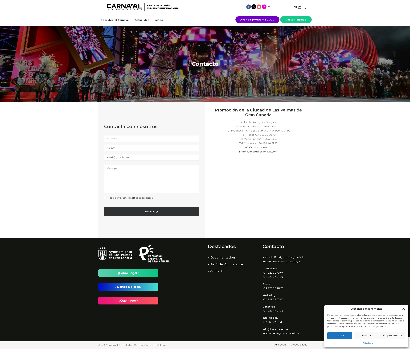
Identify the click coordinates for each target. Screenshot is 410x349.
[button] (403, 308)
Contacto (217, 271)
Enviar (150, 211)
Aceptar (340, 335)
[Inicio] (142, 7)
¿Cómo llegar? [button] (128, 273)
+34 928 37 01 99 (273, 276)
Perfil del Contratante (226, 264)
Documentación (222, 257)
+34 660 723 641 (272, 322)
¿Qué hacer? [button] (128, 300)
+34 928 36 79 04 (273, 272)
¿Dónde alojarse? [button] (128, 287)
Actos (159, 20)
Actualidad (142, 20)
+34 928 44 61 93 (273, 310)
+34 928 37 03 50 (273, 299)
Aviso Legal (368, 343)
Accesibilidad (299, 344)
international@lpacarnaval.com (258, 151)
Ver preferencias (392, 335)
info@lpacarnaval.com (258, 147)
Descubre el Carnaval (115, 20)
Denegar (366, 335)
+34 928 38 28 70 (273, 288)
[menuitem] (115, 20)
